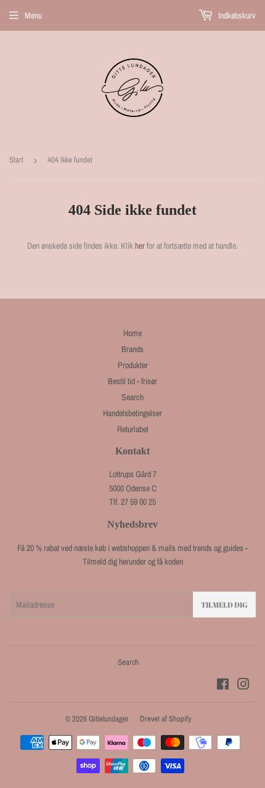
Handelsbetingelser (132, 413)
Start (16, 160)
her (140, 245)
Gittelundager (109, 719)
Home (132, 333)
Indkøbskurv (236, 15)
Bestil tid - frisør (132, 381)
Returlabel (133, 429)
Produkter (133, 365)
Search (132, 397)
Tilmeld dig (224, 604)
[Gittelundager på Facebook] (222, 685)
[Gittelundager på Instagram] (243, 685)
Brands (132, 349)
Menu (33, 15)
